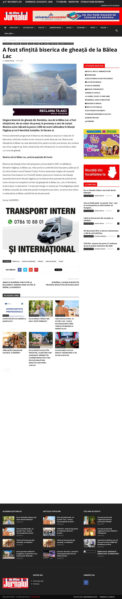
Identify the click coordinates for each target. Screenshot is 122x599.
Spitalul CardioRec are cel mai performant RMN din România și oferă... (107, 542)
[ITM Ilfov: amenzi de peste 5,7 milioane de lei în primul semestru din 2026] (49, 532)
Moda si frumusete (95, 89)
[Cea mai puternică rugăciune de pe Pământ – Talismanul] (90, 532)
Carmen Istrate (100, 249)
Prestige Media (35, 597)
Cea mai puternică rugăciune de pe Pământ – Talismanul (107, 531)
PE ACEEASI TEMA (11, 295)
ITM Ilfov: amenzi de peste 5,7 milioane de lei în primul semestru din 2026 (100, 244)
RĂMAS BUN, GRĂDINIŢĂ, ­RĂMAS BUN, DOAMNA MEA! (108, 552)
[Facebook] (86, 582)
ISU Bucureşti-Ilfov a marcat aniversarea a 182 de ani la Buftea (66, 352)
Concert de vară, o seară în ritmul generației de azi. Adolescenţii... (67, 553)
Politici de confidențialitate (85, 597)
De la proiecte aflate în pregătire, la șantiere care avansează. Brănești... (26, 553)
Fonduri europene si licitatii (98, 114)
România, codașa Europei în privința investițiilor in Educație (62, 283)
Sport (92, 28)
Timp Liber (8, 34)
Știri (36, 43)
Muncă (5, 315)
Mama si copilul (93, 93)
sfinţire (40, 261)
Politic (41, 28)
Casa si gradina (93, 86)
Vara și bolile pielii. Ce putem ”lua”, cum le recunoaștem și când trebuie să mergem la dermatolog (64, 324)
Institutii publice (94, 107)
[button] (116, 30)
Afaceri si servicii (94, 103)
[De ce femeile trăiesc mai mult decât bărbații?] (41, 308)
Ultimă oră (53, 43)
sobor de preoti (51, 261)
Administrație (55, 28)
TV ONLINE (61, 1)
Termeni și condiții (107, 597)
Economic (81, 28)
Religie (103, 28)
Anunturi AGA (92, 118)
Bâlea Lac (16, 261)
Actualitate (28, 28)
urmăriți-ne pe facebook (110, 5)
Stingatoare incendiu (92, 1)
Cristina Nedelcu (100, 236)
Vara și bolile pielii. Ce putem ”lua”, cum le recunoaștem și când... (25, 531)
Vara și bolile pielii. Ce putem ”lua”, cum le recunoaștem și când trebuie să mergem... (100, 205)
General (17, 43)
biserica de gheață (28, 261)
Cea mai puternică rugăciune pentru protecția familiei (104, 519)
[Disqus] (41, 407)
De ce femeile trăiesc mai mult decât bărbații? (26, 518)
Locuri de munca (94, 82)
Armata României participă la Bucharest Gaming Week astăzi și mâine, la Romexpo (19, 284)
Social (69, 28)
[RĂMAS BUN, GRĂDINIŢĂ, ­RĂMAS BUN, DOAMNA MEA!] (90, 554)
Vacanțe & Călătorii (66, 43)
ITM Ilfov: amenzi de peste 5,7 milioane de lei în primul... (67, 531)
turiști (61, 261)
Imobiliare (91, 75)
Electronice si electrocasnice (100, 78)
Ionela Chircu (9, 61)
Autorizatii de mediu (96, 110)
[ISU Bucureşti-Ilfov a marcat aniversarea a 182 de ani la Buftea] (67, 340)
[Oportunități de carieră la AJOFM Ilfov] (14, 308)
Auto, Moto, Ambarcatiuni (99, 71)
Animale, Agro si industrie (98, 100)
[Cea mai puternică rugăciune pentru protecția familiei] (90, 520)
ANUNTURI (73, 1)
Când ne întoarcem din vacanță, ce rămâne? (25, 541)
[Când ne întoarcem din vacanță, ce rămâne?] (14, 340)
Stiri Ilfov (14, 28)
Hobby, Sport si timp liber (98, 96)
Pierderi (90, 121)
